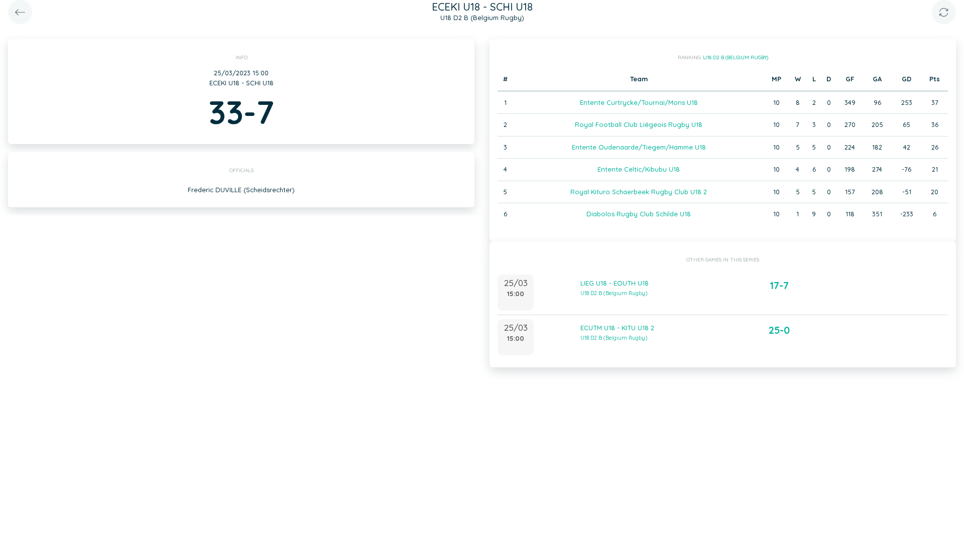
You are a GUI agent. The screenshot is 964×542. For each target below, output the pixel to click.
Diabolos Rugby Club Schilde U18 (638, 214)
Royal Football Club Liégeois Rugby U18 (638, 124)
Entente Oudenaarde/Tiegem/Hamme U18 (639, 147)
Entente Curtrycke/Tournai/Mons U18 (639, 102)
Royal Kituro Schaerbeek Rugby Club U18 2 (638, 192)
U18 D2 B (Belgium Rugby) (735, 57)
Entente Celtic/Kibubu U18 (638, 169)
